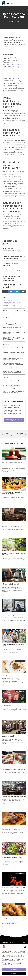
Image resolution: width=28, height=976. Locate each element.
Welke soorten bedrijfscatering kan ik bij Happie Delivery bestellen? (14, 250)
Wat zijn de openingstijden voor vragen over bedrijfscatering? (14, 278)
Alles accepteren (14, 969)
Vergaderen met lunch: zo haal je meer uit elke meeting (14, 333)
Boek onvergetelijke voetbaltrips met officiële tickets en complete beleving (13, 363)
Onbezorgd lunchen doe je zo (8, 918)
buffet (12, 303)
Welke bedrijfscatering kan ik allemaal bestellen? (14, 57)
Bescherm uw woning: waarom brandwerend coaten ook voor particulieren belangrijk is (11, 387)
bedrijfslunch (16, 302)
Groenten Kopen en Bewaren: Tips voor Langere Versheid (13, 645)
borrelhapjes (6, 303)
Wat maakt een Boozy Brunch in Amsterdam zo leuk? (13, 767)
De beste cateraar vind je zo (8, 826)
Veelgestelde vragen (9, 70)
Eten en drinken (14, 21)
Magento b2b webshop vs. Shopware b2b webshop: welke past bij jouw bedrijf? (13, 615)
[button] (25, 947)
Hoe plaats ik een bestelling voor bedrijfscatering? (14, 257)
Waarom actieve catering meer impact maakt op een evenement (13, 359)
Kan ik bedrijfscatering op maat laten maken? (14, 271)
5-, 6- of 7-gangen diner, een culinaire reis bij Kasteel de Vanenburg (13, 675)
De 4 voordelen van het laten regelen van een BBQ (13, 887)
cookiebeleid (15, 963)
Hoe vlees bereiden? (6, 705)
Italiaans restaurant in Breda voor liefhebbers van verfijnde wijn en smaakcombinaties (13, 584)
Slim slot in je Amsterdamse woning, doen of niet (12, 343)
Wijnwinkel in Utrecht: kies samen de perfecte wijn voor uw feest (13, 554)
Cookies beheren (14, 973)
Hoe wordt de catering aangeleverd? (14, 64)
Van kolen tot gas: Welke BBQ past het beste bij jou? (14, 796)
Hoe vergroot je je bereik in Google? (12, 368)
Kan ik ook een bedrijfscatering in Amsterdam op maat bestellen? (13, 67)
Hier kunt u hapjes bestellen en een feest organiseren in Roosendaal (11, 736)
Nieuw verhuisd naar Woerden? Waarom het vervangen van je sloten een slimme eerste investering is (13, 354)
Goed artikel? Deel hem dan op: (13, 72)
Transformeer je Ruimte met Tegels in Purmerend (13, 381)
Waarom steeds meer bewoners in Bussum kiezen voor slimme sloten (12, 372)
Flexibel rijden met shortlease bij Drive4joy (11, 376)
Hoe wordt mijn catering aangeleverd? (14, 264)
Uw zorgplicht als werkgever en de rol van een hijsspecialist (13, 323)
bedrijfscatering (8, 302)
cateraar (17, 303)
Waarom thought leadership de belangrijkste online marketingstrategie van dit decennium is (13, 338)
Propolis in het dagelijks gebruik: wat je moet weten (13, 348)
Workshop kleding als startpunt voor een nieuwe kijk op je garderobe (14, 392)
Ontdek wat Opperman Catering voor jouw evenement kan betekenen (12, 493)
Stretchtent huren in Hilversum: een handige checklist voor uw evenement (13, 328)
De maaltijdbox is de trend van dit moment (12, 857)
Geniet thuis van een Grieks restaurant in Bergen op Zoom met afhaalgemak (13, 523)
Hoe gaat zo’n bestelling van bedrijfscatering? (11, 61)
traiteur (13, 305)
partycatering (6, 305)
